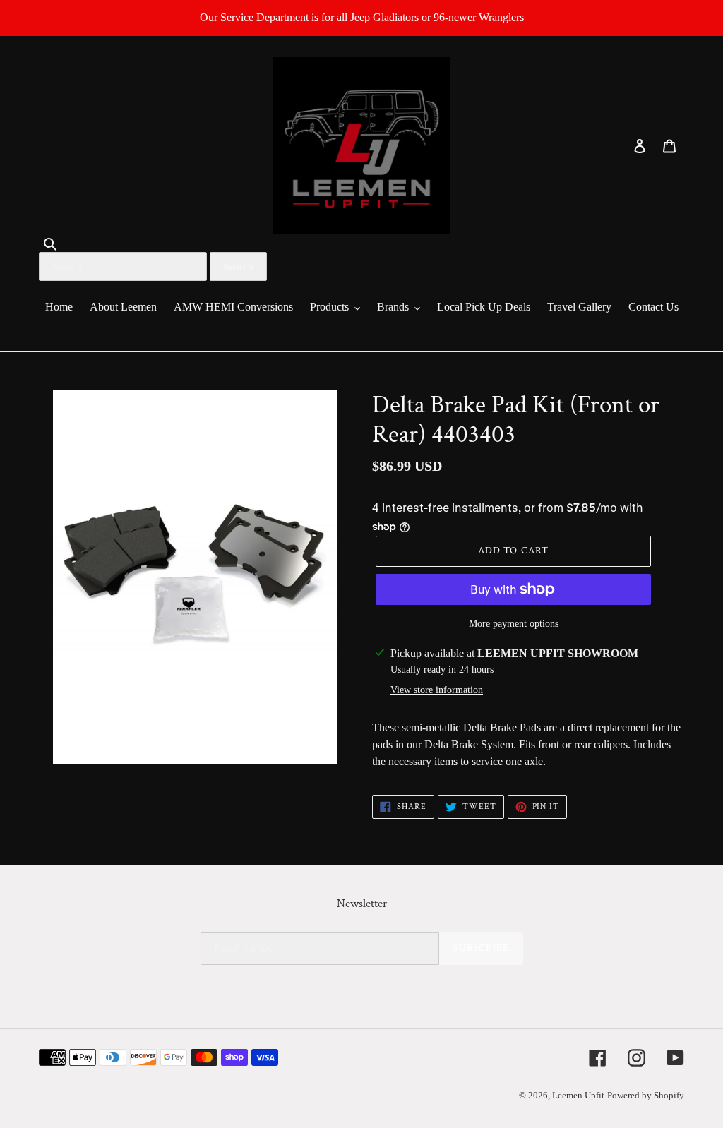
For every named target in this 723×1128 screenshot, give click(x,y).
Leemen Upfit (578, 1095)
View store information (436, 690)
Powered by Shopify (645, 1095)
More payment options (513, 623)
